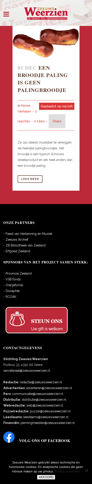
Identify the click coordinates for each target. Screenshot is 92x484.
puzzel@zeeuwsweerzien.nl (50, 411)
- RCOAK (9, 296)
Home (25, 105)
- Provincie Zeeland (17, 273)
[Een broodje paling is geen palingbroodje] (46, 42)
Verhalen (24, 111)
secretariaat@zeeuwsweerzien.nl (26, 370)
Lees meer (30, 179)
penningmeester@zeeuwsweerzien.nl (48, 423)
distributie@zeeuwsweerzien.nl (44, 399)
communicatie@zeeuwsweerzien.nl (37, 394)
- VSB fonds (12, 279)
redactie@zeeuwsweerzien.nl (41, 382)
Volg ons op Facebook (44, 440)
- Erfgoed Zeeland (16, 251)
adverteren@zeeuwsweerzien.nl (49, 388)
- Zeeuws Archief (15, 239)
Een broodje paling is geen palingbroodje (43, 79)
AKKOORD (46, 477)
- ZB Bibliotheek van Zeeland (24, 245)
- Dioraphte (11, 291)
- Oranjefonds (13, 285)
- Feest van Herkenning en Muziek (27, 234)
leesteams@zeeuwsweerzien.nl (46, 417)
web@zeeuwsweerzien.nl (44, 405)
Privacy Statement (67, 471)
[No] (86, 470)
